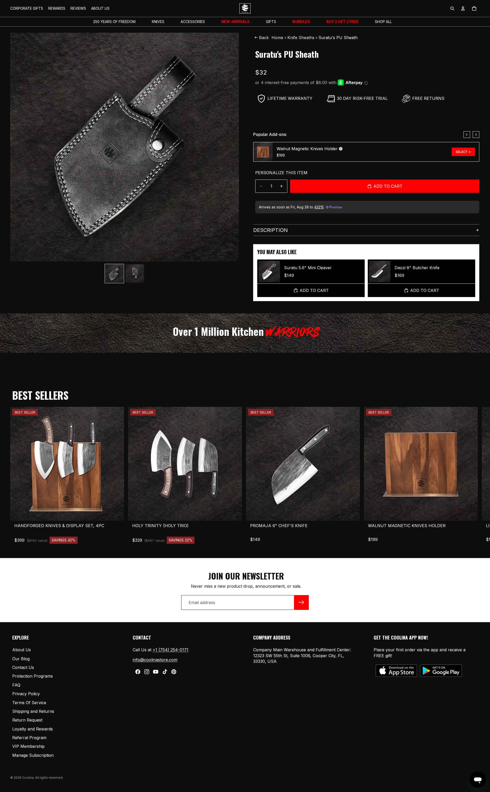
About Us (21, 649)
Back (264, 37)
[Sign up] (301, 602)
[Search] (452, 8)
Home (277, 37)
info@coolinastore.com (155, 659)
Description (270, 230)
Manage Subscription (33, 755)
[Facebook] (138, 672)
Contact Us (23, 667)
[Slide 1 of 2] (114, 273)
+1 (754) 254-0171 (170, 649)
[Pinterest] (174, 672)
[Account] (463, 8)
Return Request (27, 720)
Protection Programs (32, 676)
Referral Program (29, 737)
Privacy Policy (26, 693)
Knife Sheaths (300, 37)
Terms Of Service (29, 702)
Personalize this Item (281, 172)
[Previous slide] (466, 134)
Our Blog (21, 658)
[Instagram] (147, 672)
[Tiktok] (165, 672)
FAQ (16, 685)
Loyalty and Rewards (32, 728)
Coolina (28, 777)
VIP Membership (28, 746)
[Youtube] (156, 672)
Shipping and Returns (33, 711)
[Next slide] (476, 134)
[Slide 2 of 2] (135, 273)
